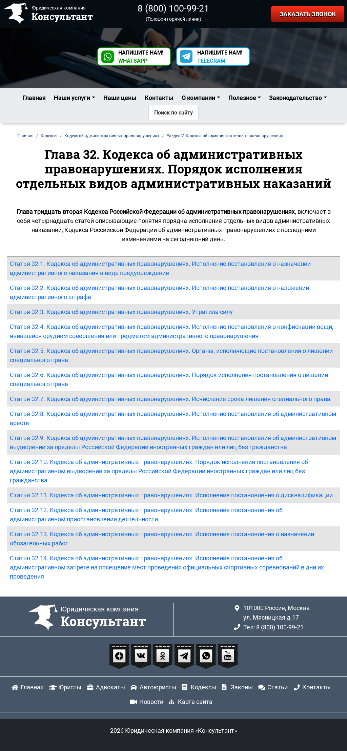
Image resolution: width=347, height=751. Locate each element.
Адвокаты (110, 687)
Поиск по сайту (173, 112)
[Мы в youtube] (228, 656)
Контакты (159, 97)
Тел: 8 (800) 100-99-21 (273, 627)
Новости (151, 701)
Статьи (277, 687)
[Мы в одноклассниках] (163, 656)
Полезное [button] (242, 97)
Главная (34, 97)
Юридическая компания (103, 617)
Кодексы (203, 687)
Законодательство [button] (295, 97)
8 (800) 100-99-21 (173, 8)
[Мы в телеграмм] (185, 656)
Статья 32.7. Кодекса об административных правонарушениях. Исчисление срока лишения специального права (170, 398)
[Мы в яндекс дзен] (120, 656)
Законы (242, 687)
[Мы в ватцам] (207, 656)
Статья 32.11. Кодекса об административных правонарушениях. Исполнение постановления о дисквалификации (171, 495)
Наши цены (120, 97)
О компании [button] (198, 97)
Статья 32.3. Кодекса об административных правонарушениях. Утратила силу (121, 311)
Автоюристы (158, 687)
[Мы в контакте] (141, 656)
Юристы (69, 687)
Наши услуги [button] (72, 97)
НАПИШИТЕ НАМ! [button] (140, 56)
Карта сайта (195, 701)
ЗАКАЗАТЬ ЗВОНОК (308, 14)
